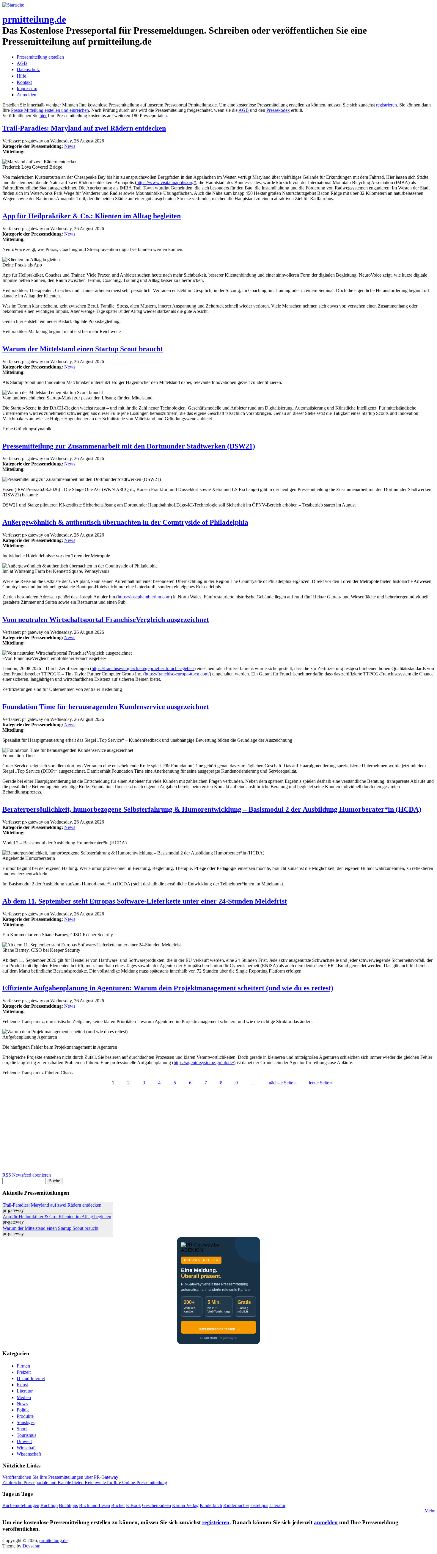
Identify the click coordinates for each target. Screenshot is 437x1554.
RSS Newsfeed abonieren (26, 1174)
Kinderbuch (211, 1505)
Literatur (25, 1390)
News (69, 146)
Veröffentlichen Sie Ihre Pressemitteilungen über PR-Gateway (60, 1477)
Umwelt (24, 1441)
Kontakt (24, 82)
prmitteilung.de (34, 19)
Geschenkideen (156, 1505)
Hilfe (21, 76)
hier (43, 115)
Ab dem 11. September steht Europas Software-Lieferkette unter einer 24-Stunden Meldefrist (144, 901)
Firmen (23, 1365)
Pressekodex (278, 110)
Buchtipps (68, 1505)
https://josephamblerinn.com (144, 596)
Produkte (25, 1416)
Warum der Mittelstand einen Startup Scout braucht (82, 349)
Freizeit (24, 1372)
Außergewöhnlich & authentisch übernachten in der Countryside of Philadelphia (125, 522)
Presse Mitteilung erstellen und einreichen (50, 110)
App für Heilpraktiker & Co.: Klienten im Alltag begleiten (91, 216)
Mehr (430, 1510)
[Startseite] (13, 4)
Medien (24, 1397)
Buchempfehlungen (20, 1505)
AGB (22, 63)
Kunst (22, 1384)
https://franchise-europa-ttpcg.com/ (177, 673)
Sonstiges (25, 1422)
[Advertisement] (180, 1130)
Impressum (27, 88)
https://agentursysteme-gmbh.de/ (204, 1062)
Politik (23, 1409)
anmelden (326, 1522)
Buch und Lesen (94, 1505)
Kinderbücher (236, 1505)
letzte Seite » (321, 1082)
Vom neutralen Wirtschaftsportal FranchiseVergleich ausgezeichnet (105, 619)
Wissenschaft (29, 1453)
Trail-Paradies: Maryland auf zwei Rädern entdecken (84, 128)
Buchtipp (49, 1505)
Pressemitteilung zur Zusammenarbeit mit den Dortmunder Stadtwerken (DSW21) (128, 446)
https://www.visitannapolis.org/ (165, 182)
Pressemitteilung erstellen (40, 56)
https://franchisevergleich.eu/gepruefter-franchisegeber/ (143, 668)
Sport (22, 1428)
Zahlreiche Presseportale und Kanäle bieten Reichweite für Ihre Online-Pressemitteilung (84, 1482)
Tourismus (26, 1435)
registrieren (386, 104)
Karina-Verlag (185, 1505)
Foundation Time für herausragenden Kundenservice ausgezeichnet (105, 707)
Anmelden (26, 94)
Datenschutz (28, 69)
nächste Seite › (282, 1082)
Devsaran (31, 1545)
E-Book (133, 1505)
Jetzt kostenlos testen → (219, 1329)
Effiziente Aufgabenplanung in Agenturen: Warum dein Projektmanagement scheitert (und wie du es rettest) (167, 988)
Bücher (118, 1505)
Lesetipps (259, 1505)
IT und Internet (31, 1378)
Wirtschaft (26, 1447)
